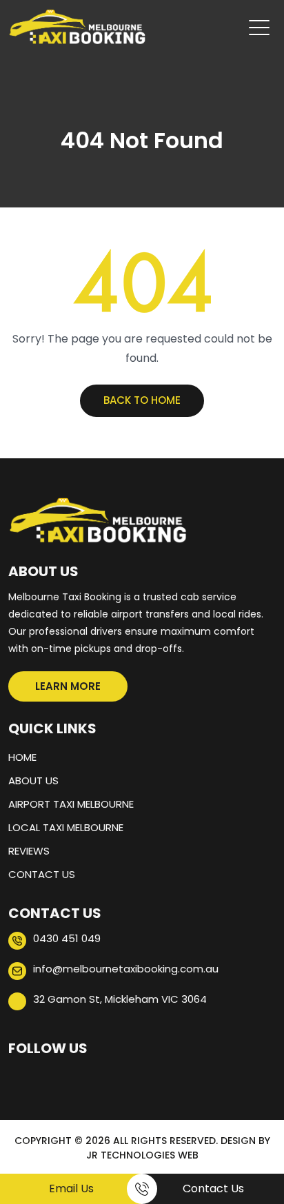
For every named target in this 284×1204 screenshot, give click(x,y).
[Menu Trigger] (259, 27)
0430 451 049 (67, 938)
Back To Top (253, 1145)
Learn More (68, 686)
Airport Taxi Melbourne (71, 804)
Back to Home (142, 400)
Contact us (41, 874)
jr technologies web (142, 1155)
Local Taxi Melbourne (65, 827)
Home (22, 757)
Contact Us (213, 1188)
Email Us (71, 1188)
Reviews (29, 851)
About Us (33, 780)
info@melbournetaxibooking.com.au (126, 968)
